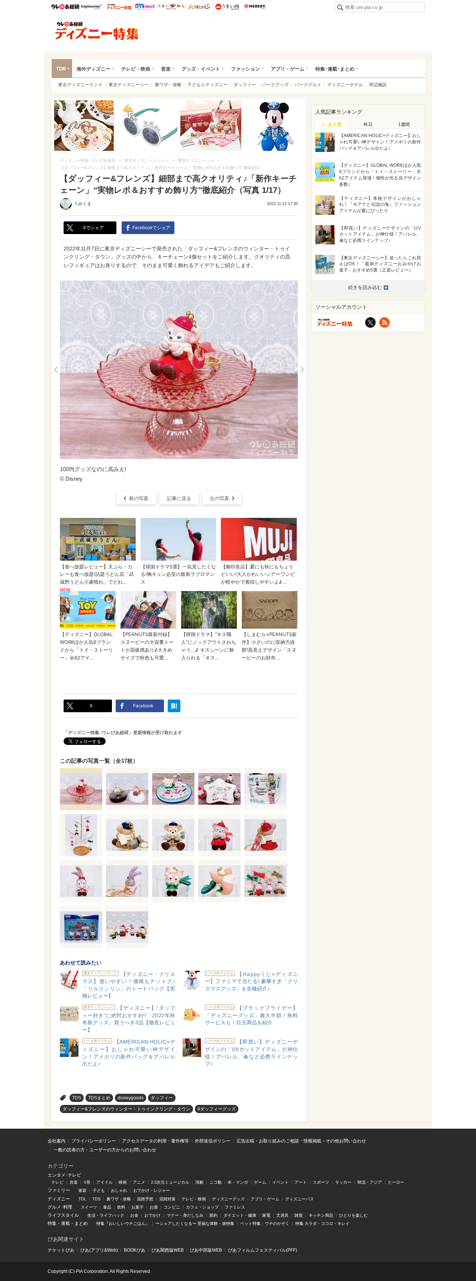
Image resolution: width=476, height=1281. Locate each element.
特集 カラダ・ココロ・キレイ (322, 1223)
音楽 (166, 69)
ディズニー (59, 1198)
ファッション (245, 69)
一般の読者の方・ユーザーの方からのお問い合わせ (105, 1149)
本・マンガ (238, 1182)
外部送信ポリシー (213, 1141)
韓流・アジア (369, 1182)
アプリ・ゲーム (288, 69)
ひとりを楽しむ (353, 1215)
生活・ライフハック (105, 1215)
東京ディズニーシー (129, 84)
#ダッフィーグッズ (216, 1109)
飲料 (121, 1207)
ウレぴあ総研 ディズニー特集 (119, 6)
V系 (87, 1182)
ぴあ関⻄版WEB (167, 1250)
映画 (123, 1182)
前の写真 (138, 498)
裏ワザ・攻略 (168, 84)
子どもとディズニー (207, 84)
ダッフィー (245, 84)
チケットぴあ (61, 1250)
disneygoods (131, 1097)
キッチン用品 (321, 1215)
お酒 (153, 1207)
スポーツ (321, 1182)
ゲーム (260, 1182)
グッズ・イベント (200, 69)
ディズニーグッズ (228, 1199)
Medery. (255, 6)
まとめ (81, 1223)
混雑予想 (145, 1199)
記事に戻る (179, 498)
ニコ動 (215, 1182)
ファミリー (59, 1190)
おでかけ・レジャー (151, 1190)
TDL (82, 1199)
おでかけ (152, 1215)
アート (301, 1182)
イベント (280, 1182)
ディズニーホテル (345, 84)
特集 (52, 1223)
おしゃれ (119, 1190)
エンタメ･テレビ (64, 1175)
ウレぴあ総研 (65, 6)
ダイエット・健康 (239, 1215)
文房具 (282, 1215)
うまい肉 (227, 6)
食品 (107, 1207)
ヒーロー (396, 1182)
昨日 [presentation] (368, 124)
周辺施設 (378, 84)
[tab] (332, 123)
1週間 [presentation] (404, 124)
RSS (384, 322)
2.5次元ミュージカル (170, 1182)
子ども (99, 1190)
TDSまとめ (99, 1097)
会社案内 (56, 1141)
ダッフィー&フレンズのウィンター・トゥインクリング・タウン (126, 1109)
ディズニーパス (299, 1199)
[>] (302, 369)
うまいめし (171, 6)
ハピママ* (91, 6)
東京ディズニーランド (80, 84)
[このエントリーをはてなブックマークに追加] (174, 706)
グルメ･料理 (60, 1207)
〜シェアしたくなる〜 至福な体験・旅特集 (194, 1223)
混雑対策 (167, 1199)
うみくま (82, 203)
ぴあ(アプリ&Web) (99, 1250)
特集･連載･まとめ (334, 69)
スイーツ (89, 1207)
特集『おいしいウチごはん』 (122, 1223)
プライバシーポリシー (93, 1141)
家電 (266, 1215)
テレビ (57, 1182)
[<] (55, 369)
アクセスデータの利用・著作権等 (155, 1141)
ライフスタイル (63, 1215)
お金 (134, 1215)
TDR (61, 69)
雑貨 (299, 1215)
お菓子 (137, 1207)
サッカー (343, 1182)
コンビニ (172, 1207)
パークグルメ (308, 84)
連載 (65, 1223)
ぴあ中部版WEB (206, 1250)
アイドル (104, 1182)
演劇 (199, 1182)
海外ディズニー (93, 69)
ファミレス (235, 1207)
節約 (213, 1215)
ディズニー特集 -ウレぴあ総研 (97, 31)
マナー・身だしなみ (185, 1215)
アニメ (139, 1182)
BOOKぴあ (134, 1250)
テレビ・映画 (135, 69)
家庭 (82, 1190)
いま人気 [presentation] (332, 124)
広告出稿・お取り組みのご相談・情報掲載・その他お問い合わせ (301, 1141)
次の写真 (219, 498)
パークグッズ (275, 84)
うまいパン (199, 6)
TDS (76, 1097)
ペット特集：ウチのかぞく (264, 1223)
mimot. (145, 6)
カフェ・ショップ (202, 1207)
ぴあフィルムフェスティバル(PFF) (262, 1250)
